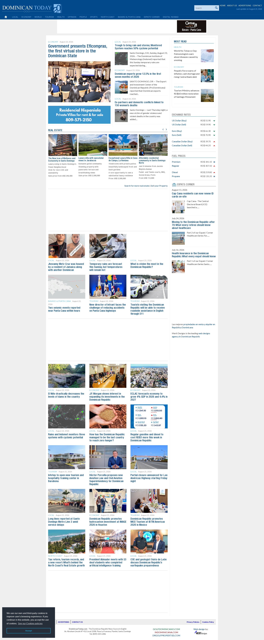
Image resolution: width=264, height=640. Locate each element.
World (38, 17)
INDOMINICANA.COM (166, 632)
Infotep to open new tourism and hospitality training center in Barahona (66, 478)
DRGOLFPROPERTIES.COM (166, 635)
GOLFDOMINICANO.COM (166, 629)
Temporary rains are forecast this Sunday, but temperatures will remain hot (105, 267)
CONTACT (257, 5)
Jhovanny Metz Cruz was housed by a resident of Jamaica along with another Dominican (66, 267)
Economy (26, 17)
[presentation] (163, 129)
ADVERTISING (245, 5)
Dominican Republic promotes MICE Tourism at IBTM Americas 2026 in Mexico (147, 522)
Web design (199, 629)
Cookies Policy (208, 622)
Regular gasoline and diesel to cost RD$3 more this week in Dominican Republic (146, 437)
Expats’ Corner (152, 17)
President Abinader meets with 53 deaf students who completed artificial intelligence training (107, 562)
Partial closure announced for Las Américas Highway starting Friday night (148, 478)
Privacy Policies (193, 622)
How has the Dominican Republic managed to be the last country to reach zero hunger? (107, 437)
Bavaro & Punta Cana (129, 17)
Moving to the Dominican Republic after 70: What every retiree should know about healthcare (193, 225)
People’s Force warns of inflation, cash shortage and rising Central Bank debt (187, 73)
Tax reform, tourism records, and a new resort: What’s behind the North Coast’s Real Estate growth (66, 562)
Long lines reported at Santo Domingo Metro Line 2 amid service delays (64, 522)
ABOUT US (232, 5)
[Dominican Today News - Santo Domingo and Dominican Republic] (32, 8)
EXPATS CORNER (185, 184)
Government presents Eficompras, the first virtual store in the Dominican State (77, 51)
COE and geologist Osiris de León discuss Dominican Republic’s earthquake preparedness (148, 562)
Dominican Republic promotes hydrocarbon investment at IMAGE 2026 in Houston (107, 522)
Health (60, 17)
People (83, 17)
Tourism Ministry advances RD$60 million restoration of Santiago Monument (186, 93)
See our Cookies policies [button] (30, 623)
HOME (223, 5)
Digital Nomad (170, 17)
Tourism (49, 17)
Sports (93, 17)
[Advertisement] (108, 26)
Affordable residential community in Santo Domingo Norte (122, 160)
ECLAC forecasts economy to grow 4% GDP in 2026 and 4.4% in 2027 (148, 397)
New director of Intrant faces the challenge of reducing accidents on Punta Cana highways (107, 308)
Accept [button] (28, 631)
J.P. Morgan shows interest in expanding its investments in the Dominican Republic (107, 397)
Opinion (72, 17)
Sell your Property (159, 185)
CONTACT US (77, 622)
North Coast (108, 17)
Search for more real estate (136, 185)
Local (15, 17)
